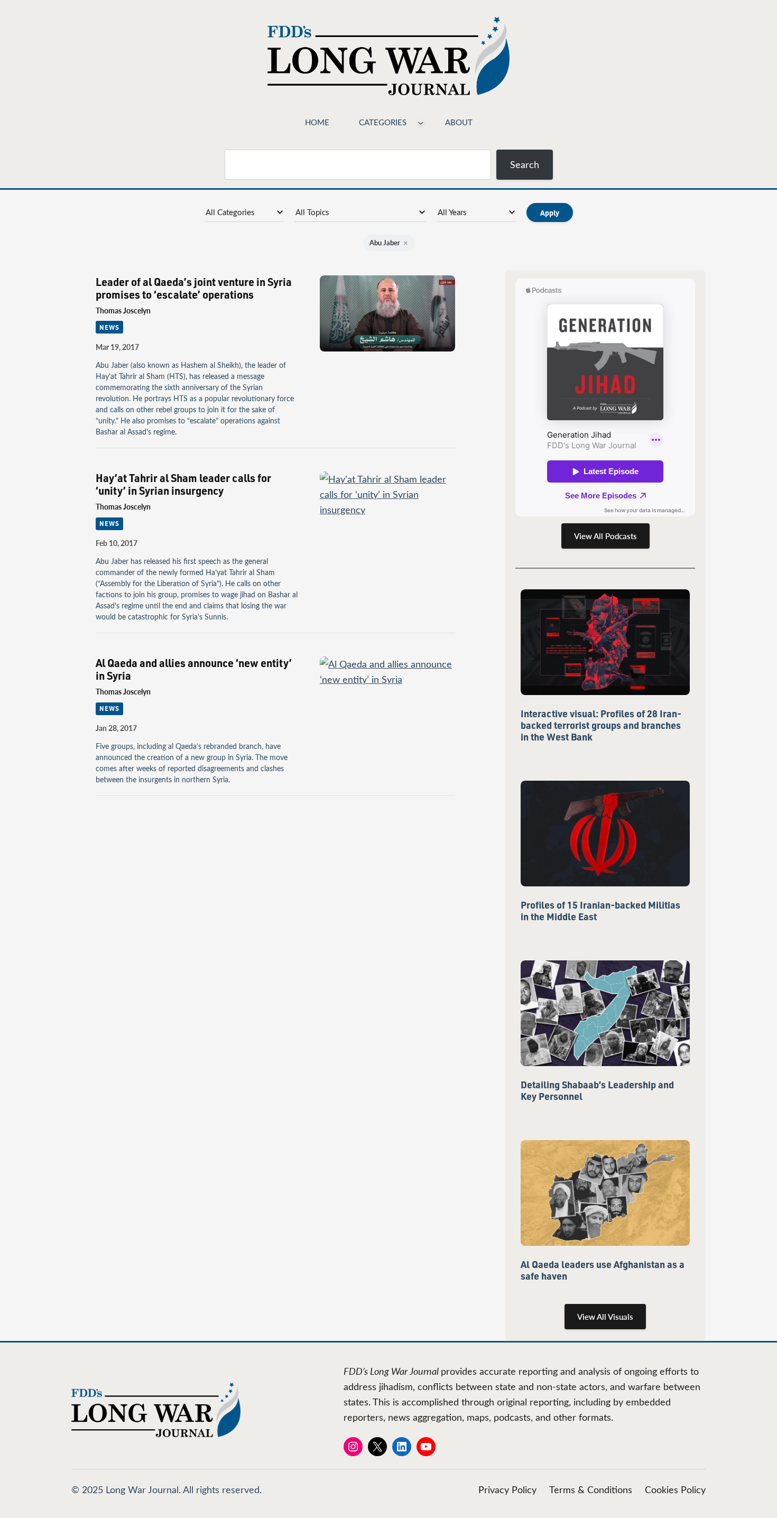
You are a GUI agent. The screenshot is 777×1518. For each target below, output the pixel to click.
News (109, 327)
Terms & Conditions (590, 1489)
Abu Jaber (388, 242)
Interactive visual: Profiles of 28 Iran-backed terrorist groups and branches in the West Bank (601, 725)
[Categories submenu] (421, 122)
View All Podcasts (605, 536)
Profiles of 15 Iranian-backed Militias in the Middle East (600, 910)
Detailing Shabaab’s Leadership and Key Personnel (597, 1090)
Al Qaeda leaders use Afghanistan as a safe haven (602, 1270)
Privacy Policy (507, 1489)
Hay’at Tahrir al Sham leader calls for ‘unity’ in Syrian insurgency (183, 484)
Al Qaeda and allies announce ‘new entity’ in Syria (194, 669)
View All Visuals (605, 1316)
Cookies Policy (675, 1489)
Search (524, 164)
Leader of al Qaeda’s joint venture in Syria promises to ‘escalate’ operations (194, 288)
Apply (549, 212)
